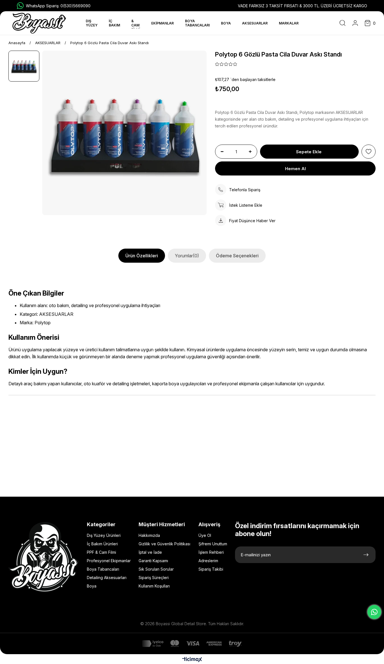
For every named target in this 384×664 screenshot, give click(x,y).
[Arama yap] (342, 23)
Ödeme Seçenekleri (237, 255)
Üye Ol (204, 535)
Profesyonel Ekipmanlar (109, 560)
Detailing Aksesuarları (107, 577)
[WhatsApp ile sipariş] (374, 612)
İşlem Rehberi (211, 552)
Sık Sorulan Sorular (156, 569)
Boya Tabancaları (103, 569)
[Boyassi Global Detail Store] (43, 557)
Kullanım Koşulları (154, 586)
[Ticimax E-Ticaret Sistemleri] (192, 660)
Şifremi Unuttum (212, 543)
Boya (91, 586)
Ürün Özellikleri (141, 255)
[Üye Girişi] (355, 23)
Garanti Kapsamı (153, 560)
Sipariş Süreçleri (154, 577)
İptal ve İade (150, 552)
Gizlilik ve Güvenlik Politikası (164, 543)
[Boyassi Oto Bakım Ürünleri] (39, 23)
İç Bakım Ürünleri (102, 543)
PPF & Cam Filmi (101, 552)
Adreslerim (208, 560)
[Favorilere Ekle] (369, 152)
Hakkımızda (149, 535)
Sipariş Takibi (210, 569)
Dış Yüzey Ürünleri (104, 535)
